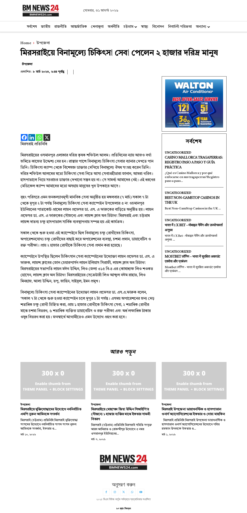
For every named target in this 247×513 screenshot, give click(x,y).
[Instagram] (115, 492)
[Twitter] (123, 492)
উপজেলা (43, 43)
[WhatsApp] (132, 492)
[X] (46, 137)
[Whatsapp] (39, 137)
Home (25, 43)
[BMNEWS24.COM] (50, 10)
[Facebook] (24, 137)
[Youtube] (141, 492)
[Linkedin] (31, 137)
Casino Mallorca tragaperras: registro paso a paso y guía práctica (194, 162)
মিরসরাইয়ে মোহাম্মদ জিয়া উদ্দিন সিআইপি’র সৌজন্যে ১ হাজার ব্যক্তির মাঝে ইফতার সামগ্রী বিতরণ (120, 414)
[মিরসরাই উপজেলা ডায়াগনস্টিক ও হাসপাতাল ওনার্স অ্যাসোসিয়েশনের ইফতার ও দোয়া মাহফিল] (194, 381)
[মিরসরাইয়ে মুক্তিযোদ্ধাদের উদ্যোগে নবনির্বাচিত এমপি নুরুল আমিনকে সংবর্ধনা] (52, 381)
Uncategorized (178, 152)
